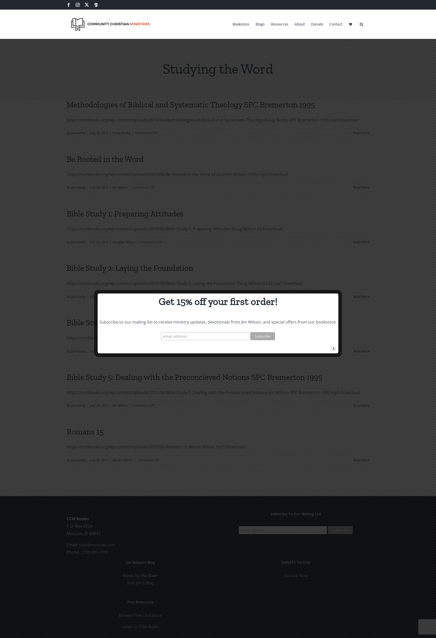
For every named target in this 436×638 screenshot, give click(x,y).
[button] (361, 23)
